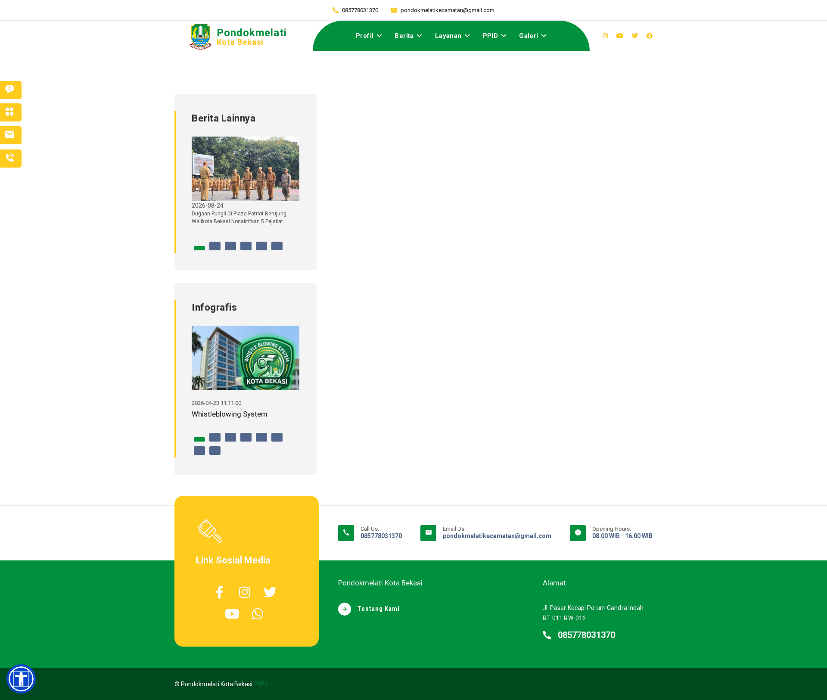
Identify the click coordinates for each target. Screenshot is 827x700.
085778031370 (360, 10)
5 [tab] (261, 250)
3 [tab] (230, 250)
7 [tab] (199, 455)
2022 (261, 684)
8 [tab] (215, 455)
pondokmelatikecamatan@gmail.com (447, 10)
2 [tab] (215, 250)
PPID (490, 36)
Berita (404, 36)
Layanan (448, 36)
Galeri (528, 36)
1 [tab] (199, 250)
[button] (21, 678)
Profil (364, 36)
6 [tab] (277, 250)
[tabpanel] (245, 184)
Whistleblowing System (229, 414)
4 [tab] (246, 250)
